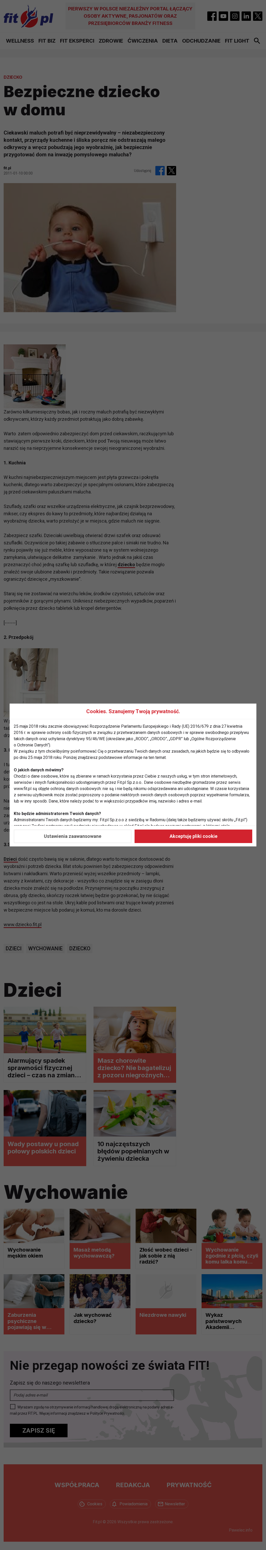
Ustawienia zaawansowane (72, 836)
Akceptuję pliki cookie (193, 836)
